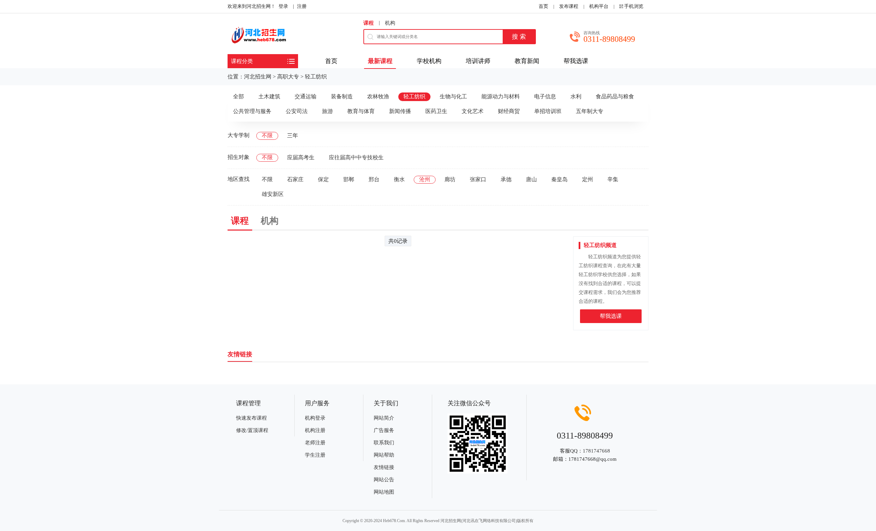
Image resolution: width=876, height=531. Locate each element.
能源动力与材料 (500, 96)
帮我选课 (611, 316)
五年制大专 (589, 111)
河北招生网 (257, 76)
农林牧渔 (378, 96)
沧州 (424, 179)
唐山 (531, 179)
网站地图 (384, 492)
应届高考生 (300, 157)
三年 (292, 135)
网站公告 (384, 479)
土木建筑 (269, 96)
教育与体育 (361, 111)
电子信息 (545, 96)
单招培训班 (548, 111)
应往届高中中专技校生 (356, 157)
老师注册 (315, 442)
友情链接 (384, 467)
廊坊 (450, 179)
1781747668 (596, 451)
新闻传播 (400, 111)
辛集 (612, 179)
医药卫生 (436, 111)
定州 (587, 179)
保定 (323, 179)
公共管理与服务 (252, 111)
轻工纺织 (316, 76)
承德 (506, 179)
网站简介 (384, 418)
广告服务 (384, 430)
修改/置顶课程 (252, 430)
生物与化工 (453, 96)
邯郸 (348, 179)
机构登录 (315, 418)
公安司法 (297, 111)
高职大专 (288, 76)
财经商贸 (509, 111)
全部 (238, 96)
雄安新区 (273, 194)
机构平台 (598, 6)
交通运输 (306, 96)
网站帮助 (384, 455)
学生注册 (315, 455)
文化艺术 (473, 111)
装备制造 (342, 96)
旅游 (327, 111)
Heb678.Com (394, 520)
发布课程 (568, 6)
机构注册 (315, 430)
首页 (543, 6)
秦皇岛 (559, 179)
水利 (575, 96)
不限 (267, 135)
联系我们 (384, 442)
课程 (368, 23)
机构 (390, 23)
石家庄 (295, 179)
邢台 (374, 179)
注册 (302, 6)
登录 (283, 6)
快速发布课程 (251, 418)
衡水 (399, 179)
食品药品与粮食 (615, 96)
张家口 (478, 179)
